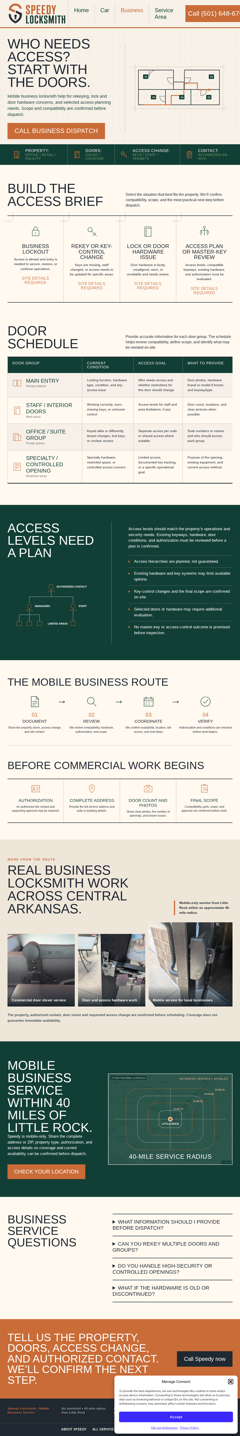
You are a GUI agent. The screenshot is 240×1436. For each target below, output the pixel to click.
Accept (176, 1417)
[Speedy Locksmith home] (38, 13)
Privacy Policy (189, 1427)
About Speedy (73, 1429)
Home (81, 10)
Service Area (164, 13)
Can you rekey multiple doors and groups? (165, 1247)
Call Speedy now (204, 1359)
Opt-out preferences (164, 1427)
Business (132, 10)
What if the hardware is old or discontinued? (160, 1291)
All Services (104, 1429)
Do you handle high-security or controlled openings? (162, 1269)
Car (104, 10)
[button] (230, 1381)
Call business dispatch (56, 130)
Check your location (46, 1172)
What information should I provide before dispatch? (166, 1225)
